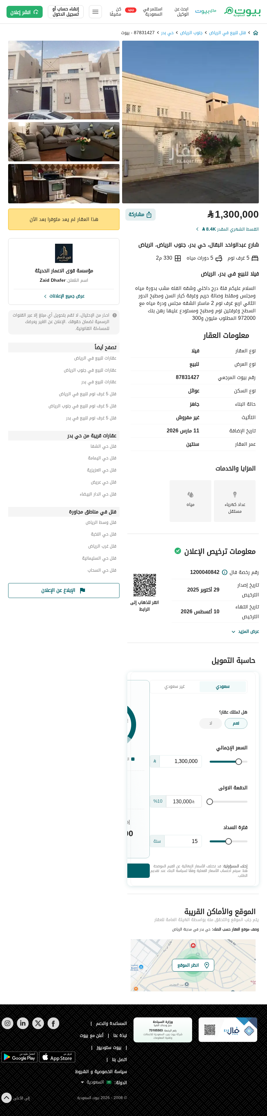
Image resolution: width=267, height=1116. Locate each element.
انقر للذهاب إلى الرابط (144, 606)
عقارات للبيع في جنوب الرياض (90, 371)
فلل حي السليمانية (99, 559)
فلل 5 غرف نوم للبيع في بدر (91, 418)
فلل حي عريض (103, 483)
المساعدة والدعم (111, 1023)
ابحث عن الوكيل (182, 11)
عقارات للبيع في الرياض (95, 359)
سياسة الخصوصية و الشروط (101, 1071)
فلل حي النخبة (103, 535)
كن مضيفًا (115, 11)
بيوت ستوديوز (109, 1047)
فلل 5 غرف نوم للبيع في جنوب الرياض (82, 406)
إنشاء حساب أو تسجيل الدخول (65, 11)
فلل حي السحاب (102, 571)
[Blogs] (205, 11)
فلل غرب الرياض (102, 547)
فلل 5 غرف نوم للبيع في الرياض (87, 394)
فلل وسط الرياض (101, 523)
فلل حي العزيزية (101, 471)
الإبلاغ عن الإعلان (58, 590)
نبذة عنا (120, 1035)
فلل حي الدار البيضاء (98, 495)
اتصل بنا (119, 1059)
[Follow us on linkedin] (23, 1027)
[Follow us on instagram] (7, 1027)
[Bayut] (242, 12)
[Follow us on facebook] (53, 1027)
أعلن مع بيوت (92, 1035)
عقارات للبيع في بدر (98, 382)
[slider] (238, 761)
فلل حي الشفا (103, 447)
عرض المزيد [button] (248, 631)
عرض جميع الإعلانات (66, 295)
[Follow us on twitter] (38, 1027)
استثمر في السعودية (145, 11)
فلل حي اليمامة (102, 459)
